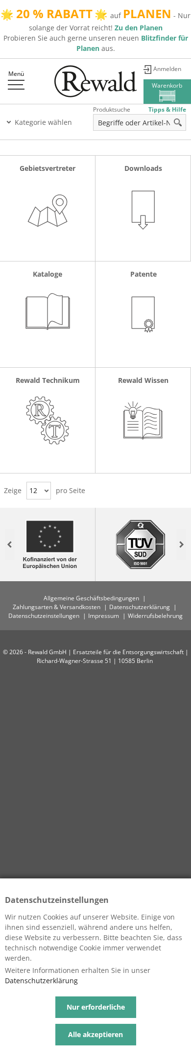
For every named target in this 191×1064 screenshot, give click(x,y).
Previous (10, 544)
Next (181, 544)
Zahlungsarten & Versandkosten (56, 607)
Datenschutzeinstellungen (43, 616)
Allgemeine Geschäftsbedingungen (91, 598)
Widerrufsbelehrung (155, 616)
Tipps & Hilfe (167, 109)
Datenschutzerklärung (139, 607)
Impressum (103, 616)
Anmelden (167, 69)
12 (33, 490)
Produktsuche (111, 109)
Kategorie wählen (43, 122)
